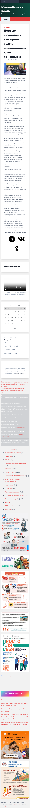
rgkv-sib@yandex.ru (20, 427)
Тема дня (8, 509)
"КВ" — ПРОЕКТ (10, 449)
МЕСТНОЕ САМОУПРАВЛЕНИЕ (15, 476)
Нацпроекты (9, 485)
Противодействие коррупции (14, 495)
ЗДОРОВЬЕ (9, 469)
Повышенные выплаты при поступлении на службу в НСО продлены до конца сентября (14, 724)
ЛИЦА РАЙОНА (10, 472)
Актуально (7, 27)
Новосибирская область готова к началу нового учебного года (14, 704)
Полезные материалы (12, 492)
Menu (6, 19)
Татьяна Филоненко (20, 373)
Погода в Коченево (10, 340)
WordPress (17, 805)
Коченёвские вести (12, 9)
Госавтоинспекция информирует (15, 463)
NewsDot (3, 807)
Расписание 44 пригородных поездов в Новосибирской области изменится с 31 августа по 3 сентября (14, 716)
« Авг (14, 328)
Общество (8, 488)
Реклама (7, 502)
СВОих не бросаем (11, 506)
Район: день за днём (12, 499)
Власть (7, 460)
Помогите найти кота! (8, 700)
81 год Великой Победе (13, 453)
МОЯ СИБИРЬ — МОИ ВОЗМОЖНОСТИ (12, 480)
